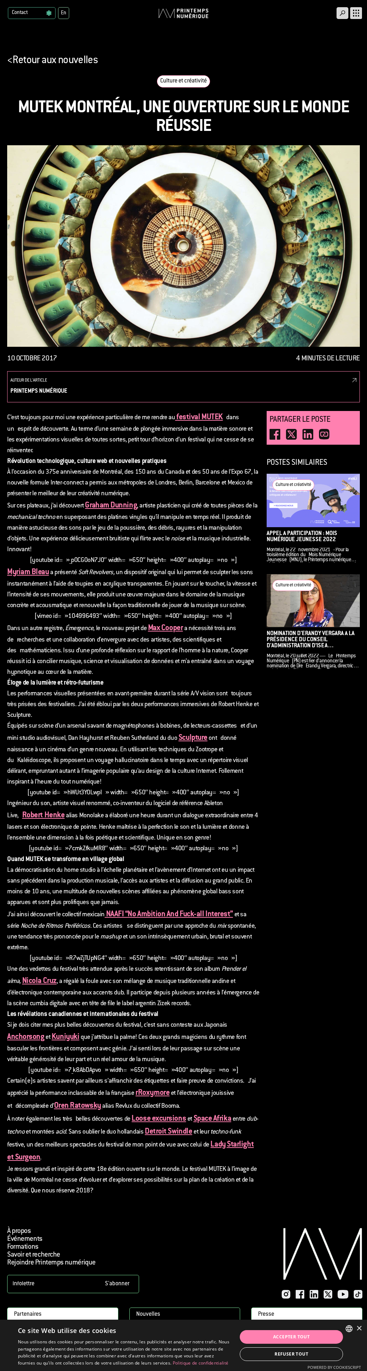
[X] (328, 1294)
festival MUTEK (199, 417)
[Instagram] (286, 1294)
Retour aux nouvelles (52, 61)
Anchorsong (25, 1037)
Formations (22, 1247)
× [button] (359, 1328)
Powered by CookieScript (334, 1367)
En (63, 13)
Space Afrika (213, 1118)
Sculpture (193, 738)
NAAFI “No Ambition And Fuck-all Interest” (169, 914)
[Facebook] (300, 1294)
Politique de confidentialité (200, 1363)
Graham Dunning (111, 505)
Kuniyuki (65, 1037)
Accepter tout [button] (291, 1337)
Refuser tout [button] (291, 1354)
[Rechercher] (342, 13)
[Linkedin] (314, 1294)
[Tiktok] (358, 1294)
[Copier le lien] (324, 434)
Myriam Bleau (28, 572)
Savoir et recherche (33, 1255)
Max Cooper (165, 628)
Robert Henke (43, 815)
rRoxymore (152, 1093)
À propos (19, 1231)
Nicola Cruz (39, 981)
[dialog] (183, 1345)
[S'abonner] (73, 1284)
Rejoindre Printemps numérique (51, 1262)
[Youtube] (343, 1294)
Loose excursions (159, 1118)
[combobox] (349, 1328)
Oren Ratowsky (78, 1106)
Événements (24, 1239)
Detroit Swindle (168, 1131)
